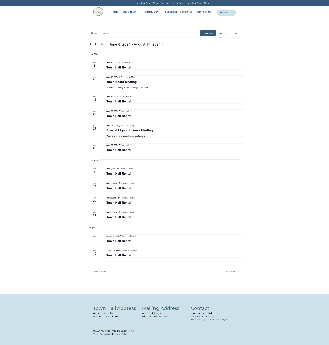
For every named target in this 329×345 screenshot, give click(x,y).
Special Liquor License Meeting (129, 130)
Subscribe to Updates (178, 12)
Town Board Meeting (121, 81)
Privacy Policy (120, 334)
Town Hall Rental (118, 67)
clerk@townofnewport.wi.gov (212, 319)
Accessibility (106, 334)
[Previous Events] (90, 44)
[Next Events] (95, 44)
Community (152, 12)
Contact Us (204, 12)
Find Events (208, 33)
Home (115, 12)
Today (103, 44)
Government (130, 12)
